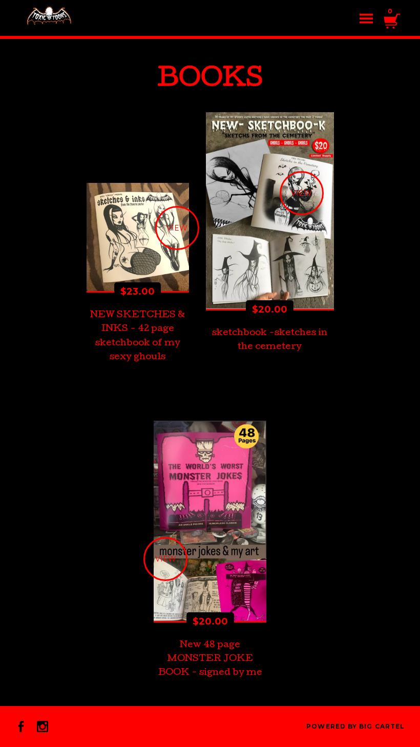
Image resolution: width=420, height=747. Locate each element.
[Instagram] (42, 726)
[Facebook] (21, 726)
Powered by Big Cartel (355, 726)
